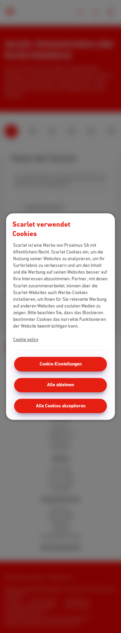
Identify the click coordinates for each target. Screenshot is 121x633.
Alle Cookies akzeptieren (60, 405)
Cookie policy (25, 339)
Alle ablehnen (60, 384)
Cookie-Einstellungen (61, 363)
